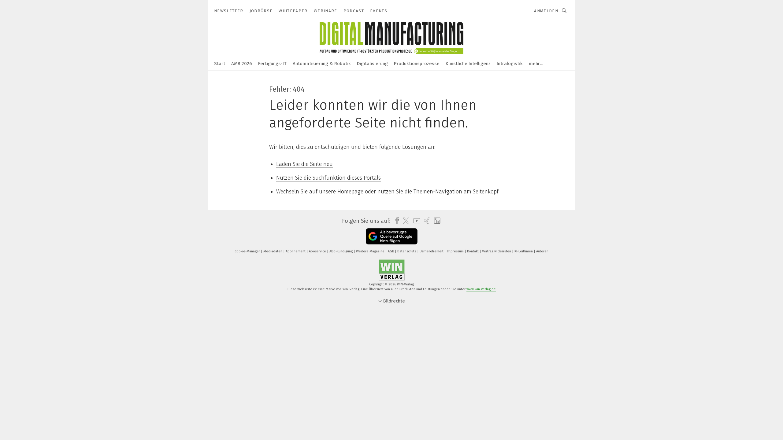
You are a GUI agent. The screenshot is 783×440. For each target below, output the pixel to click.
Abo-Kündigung (341, 251)
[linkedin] (435, 221)
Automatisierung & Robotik (322, 63)
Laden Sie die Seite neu (304, 164)
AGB (391, 251)
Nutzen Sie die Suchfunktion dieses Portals (328, 177)
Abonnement (296, 251)
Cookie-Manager (248, 251)
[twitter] (404, 221)
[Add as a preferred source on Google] (391, 236)
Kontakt (473, 251)
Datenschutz (407, 251)
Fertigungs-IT (272, 63)
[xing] (425, 221)
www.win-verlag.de (481, 289)
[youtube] (415, 221)
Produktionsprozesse (417, 63)
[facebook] (395, 221)
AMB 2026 (241, 63)
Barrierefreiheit (432, 251)
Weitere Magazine (370, 251)
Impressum (456, 251)
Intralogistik (510, 63)
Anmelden (546, 10)
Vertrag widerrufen (497, 251)
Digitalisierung (372, 63)
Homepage (350, 191)
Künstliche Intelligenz (468, 63)
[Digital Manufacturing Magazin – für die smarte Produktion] (219, 63)
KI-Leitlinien (524, 251)
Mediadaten (273, 251)
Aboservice (318, 251)
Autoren (542, 251)
